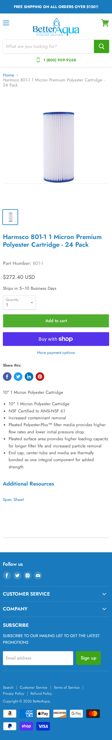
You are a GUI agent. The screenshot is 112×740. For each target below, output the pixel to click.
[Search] (101, 46)
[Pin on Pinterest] (40, 376)
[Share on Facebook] (7, 376)
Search (8, 687)
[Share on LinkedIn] (29, 376)
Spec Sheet (13, 499)
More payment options (56, 352)
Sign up (88, 658)
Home (8, 75)
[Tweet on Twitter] (18, 376)
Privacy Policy (13, 693)
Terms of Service (67, 687)
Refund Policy (41, 693)
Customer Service (33, 687)
